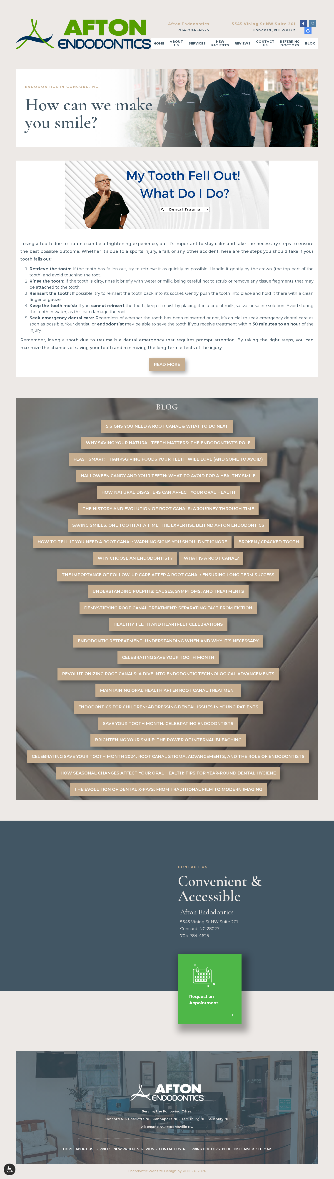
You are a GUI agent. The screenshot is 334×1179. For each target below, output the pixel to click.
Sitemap (263, 1149)
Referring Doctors (201, 1149)
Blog (310, 43)
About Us (84, 1149)
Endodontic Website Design (152, 1171)
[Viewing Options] (9, 1169)
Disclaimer (244, 1149)
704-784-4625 (193, 30)
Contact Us (170, 1149)
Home (159, 43)
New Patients (126, 1149)
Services (197, 43)
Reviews (243, 43)
